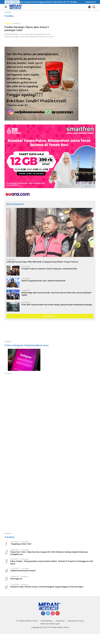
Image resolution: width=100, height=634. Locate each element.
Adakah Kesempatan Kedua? (23, 570)
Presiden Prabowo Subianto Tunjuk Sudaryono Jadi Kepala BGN (49, 269)
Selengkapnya (49, 316)
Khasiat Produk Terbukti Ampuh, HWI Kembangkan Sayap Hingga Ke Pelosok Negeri (46, 587)
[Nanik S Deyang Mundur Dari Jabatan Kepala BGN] (13, 283)
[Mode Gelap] (89, 7)
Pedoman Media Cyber (50, 624)
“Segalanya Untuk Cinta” (21, 544)
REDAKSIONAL (47, 621)
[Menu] (6, 7)
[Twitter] (48, 613)
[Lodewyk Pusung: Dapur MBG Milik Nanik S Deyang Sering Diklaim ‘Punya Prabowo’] (50, 232)
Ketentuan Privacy (75, 621)
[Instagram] (53, 613)
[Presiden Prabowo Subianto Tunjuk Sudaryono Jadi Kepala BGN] (13, 271)
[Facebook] (43, 613)
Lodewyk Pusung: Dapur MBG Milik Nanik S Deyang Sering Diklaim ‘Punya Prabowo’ (43, 262)
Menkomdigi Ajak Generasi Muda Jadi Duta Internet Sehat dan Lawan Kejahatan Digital (56, 293)
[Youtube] (57, 613)
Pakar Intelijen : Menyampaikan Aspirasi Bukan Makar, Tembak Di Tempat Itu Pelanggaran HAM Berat (51, 562)
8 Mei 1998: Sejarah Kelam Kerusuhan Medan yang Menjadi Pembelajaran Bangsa (56, 304)
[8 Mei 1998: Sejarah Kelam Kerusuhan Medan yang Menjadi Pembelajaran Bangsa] (13, 307)
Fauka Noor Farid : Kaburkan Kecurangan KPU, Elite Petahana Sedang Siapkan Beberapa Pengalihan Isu (49, 553)
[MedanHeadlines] (16, 7)
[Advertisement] (50, 402)
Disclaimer (60, 621)
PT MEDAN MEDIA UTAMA (27, 621)
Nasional (8, 23)
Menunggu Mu (16, 578)
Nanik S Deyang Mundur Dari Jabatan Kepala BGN (43, 281)
